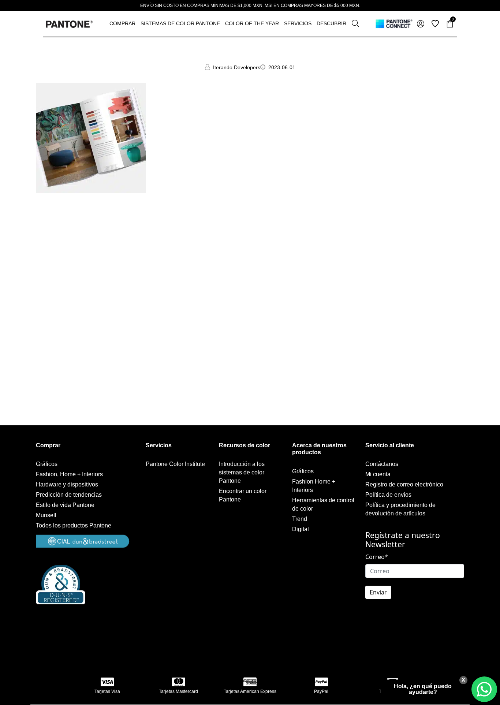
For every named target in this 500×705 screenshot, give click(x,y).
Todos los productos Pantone (73, 525)
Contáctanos (381, 464)
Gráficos (46, 464)
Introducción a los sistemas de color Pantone (242, 472)
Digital (300, 529)
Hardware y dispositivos (67, 484)
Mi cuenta (378, 474)
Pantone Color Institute (175, 464)
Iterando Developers (236, 67)
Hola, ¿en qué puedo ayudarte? (423, 689)
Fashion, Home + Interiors (69, 474)
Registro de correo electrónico (404, 484)
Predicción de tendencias (69, 495)
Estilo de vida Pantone (65, 505)
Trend (299, 519)
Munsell (46, 515)
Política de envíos (388, 495)
